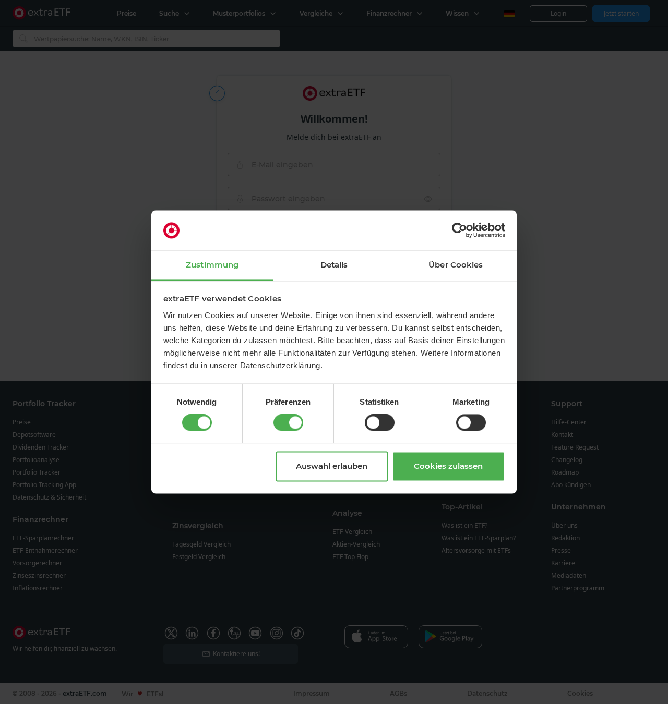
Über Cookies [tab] (455, 265)
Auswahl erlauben (331, 466)
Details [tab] (334, 265)
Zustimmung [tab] (212, 265)
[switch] (288, 423)
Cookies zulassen (448, 466)
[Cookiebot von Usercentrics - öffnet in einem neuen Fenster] (459, 230)
